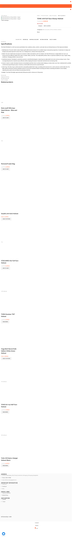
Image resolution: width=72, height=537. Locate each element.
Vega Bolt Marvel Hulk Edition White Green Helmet (8, 351)
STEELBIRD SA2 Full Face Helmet (9, 261)
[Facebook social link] (41, 32)
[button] (5, 117)
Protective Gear (44, 15)
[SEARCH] (69, 6)
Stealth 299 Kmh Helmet (9, 213)
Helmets (59, 30)
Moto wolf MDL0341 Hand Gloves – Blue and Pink (9, 110)
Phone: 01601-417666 (6, 478)
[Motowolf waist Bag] (10, 131)
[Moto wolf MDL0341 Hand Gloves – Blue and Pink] (10, 93)
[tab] (18, 39)
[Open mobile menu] (1, 2)
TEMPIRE (4, 499)
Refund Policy (5, 495)
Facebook (4, 486)
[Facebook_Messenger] (3, 533)
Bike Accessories (53, 15)
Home (38, 15)
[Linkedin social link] (46, 32)
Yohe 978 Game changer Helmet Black (9, 459)
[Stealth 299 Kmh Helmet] (10, 183)
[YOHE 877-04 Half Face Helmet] (10, 372)
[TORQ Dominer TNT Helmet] (10, 282)
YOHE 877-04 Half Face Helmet (9, 405)
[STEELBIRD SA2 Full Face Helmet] (10, 233)
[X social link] (42, 32)
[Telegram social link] (47, 32)
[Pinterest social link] (44, 32)
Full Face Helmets (53, 30)
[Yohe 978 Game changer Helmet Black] (10, 426)
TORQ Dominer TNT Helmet (8, 315)
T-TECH (3, 502)
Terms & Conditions (6, 493)
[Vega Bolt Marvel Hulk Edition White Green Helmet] (10, 335)
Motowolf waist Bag (8, 163)
